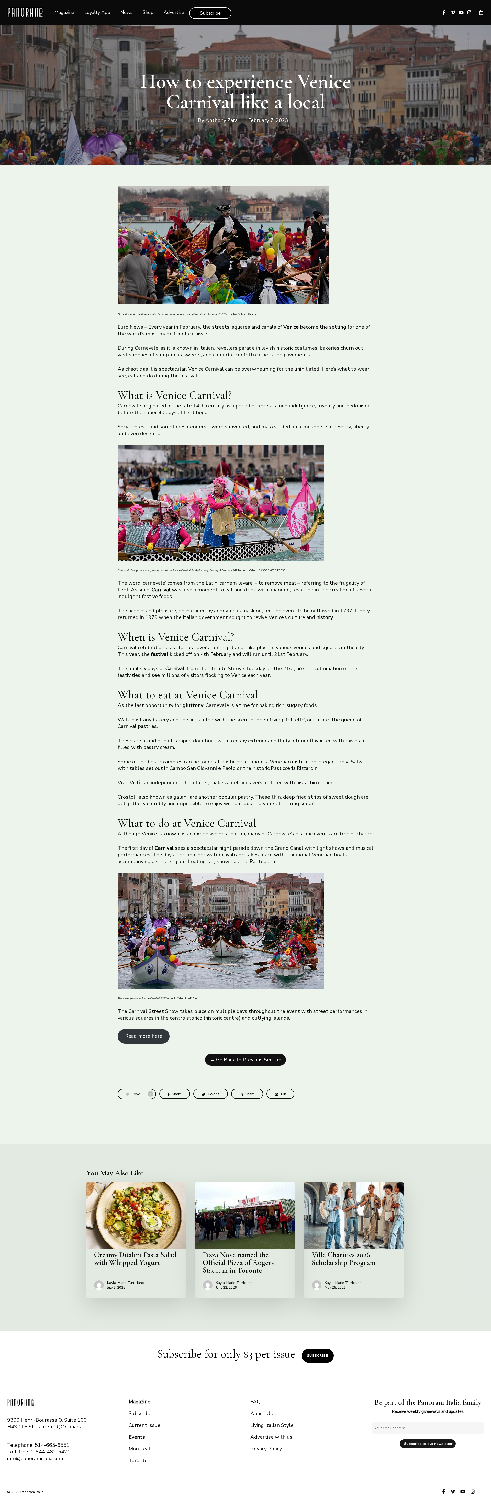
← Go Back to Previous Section (245, 1059)
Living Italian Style (272, 1425)
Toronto (138, 1460)
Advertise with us (271, 1436)
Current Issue (144, 1425)
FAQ (255, 1401)
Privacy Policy (266, 1448)
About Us (261, 1413)
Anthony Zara (221, 120)
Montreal (139, 1448)
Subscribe (317, 1356)
